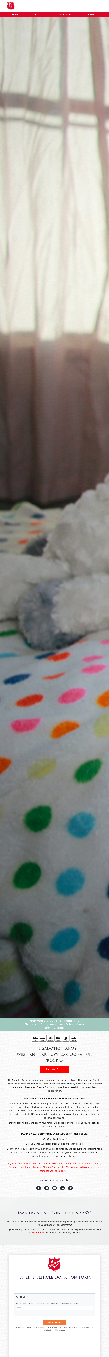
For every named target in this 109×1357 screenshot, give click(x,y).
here (66, 1171)
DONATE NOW (63, 14)
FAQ (36, 14)
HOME (15, 14)
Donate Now (54, 1069)
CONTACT (92, 14)
